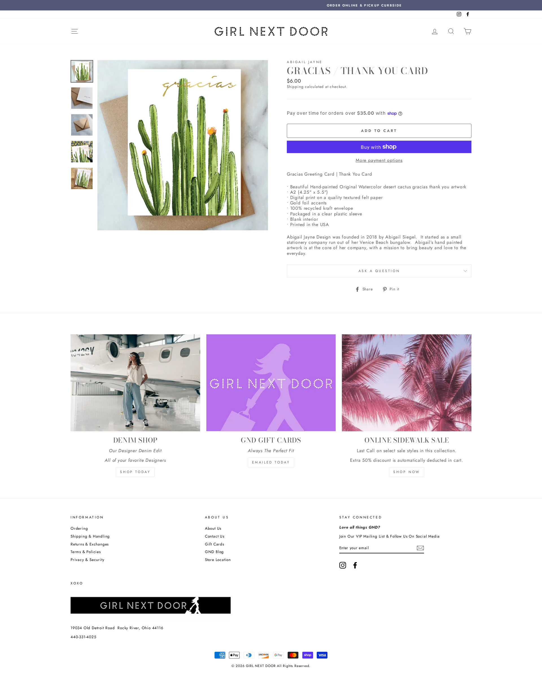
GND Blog (214, 552)
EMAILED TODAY (271, 462)
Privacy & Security (87, 559)
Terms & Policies (86, 552)
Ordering (79, 528)
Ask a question (379, 270)
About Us (213, 528)
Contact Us (214, 536)
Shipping (295, 86)
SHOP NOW (406, 471)
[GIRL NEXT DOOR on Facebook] (355, 565)
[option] (271, 5)
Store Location (218, 559)
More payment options (379, 160)
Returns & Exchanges (90, 544)
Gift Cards (214, 544)
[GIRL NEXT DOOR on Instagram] (342, 565)
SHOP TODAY (135, 471)
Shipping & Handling (90, 536)
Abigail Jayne (305, 62)
